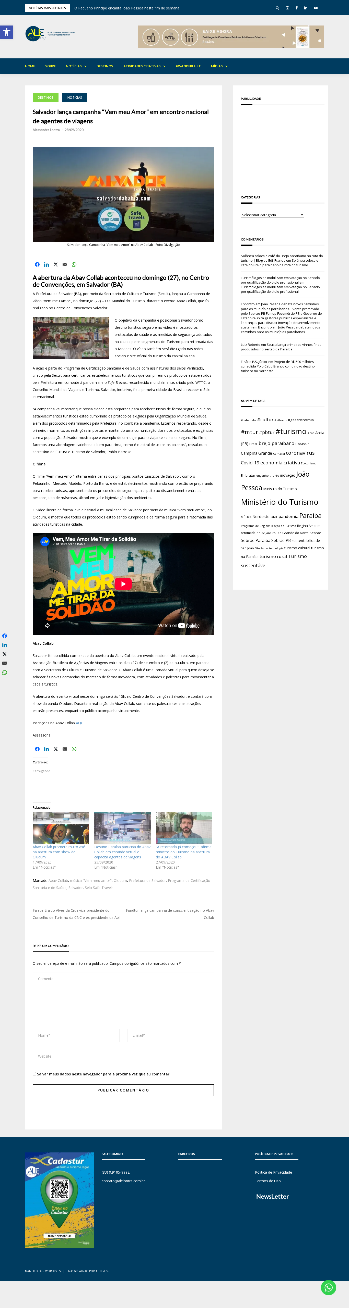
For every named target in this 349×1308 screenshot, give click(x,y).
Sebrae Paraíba (255, 540)
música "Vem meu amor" (91, 880)
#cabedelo (248, 420)
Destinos (105, 66)
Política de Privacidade (273, 1172)
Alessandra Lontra (46, 130)
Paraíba (310, 515)
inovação (287, 475)
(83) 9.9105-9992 (116, 1172)
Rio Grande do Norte (293, 532)
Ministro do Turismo (280, 488)
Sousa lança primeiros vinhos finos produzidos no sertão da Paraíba (281, 346)
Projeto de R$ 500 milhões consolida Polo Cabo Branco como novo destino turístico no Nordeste (278, 366)
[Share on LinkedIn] (46, 264)
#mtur (249, 432)
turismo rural (273, 556)
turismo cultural (297, 547)
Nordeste (261, 516)
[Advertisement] (282, 144)
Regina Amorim (308, 525)
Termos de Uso (268, 1180)
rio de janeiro (266, 533)
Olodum (120, 880)
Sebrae (315, 532)
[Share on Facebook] (37, 264)
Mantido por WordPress (43, 1271)
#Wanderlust (188, 66)
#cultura (266, 419)
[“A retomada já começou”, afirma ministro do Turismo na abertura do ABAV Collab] (184, 828)
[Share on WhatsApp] (74, 264)
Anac (311, 433)
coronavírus (300, 452)
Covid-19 (250, 463)
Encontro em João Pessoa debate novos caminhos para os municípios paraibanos (280, 329)
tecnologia (276, 548)
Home (30, 66)
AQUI (80, 722)
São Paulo (261, 548)
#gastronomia (301, 419)
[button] (6, 32)
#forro (282, 420)
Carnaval (279, 453)
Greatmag (81, 1271)
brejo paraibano (276, 443)
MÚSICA (246, 517)
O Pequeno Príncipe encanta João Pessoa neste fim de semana (126, 8)
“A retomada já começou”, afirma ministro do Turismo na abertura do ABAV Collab (184, 851)
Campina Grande (256, 453)
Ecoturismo (309, 463)
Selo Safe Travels (99, 887)
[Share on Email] (64, 264)
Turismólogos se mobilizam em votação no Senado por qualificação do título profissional (280, 280)
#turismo (291, 431)
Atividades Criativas (142, 66)
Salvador (75, 887)
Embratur (248, 475)
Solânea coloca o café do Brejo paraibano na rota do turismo (279, 262)
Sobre (50, 66)
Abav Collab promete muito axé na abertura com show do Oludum (59, 851)
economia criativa (280, 462)
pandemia (288, 516)
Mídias (217, 66)
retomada (248, 533)
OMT (274, 517)
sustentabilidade (306, 540)
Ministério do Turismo (279, 502)
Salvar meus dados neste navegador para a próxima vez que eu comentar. (103, 1074)
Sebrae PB (281, 540)
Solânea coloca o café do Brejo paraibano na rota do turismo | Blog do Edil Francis (282, 258)
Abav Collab (58, 880)
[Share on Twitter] (55, 264)
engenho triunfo (267, 475)
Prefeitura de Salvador (147, 880)
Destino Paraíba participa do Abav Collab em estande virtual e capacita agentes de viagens (122, 851)
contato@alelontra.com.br (123, 1180)
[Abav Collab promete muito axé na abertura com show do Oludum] (61, 828)
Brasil (253, 444)
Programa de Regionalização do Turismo (268, 526)
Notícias (74, 66)
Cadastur (302, 444)
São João (247, 548)
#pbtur (266, 432)
